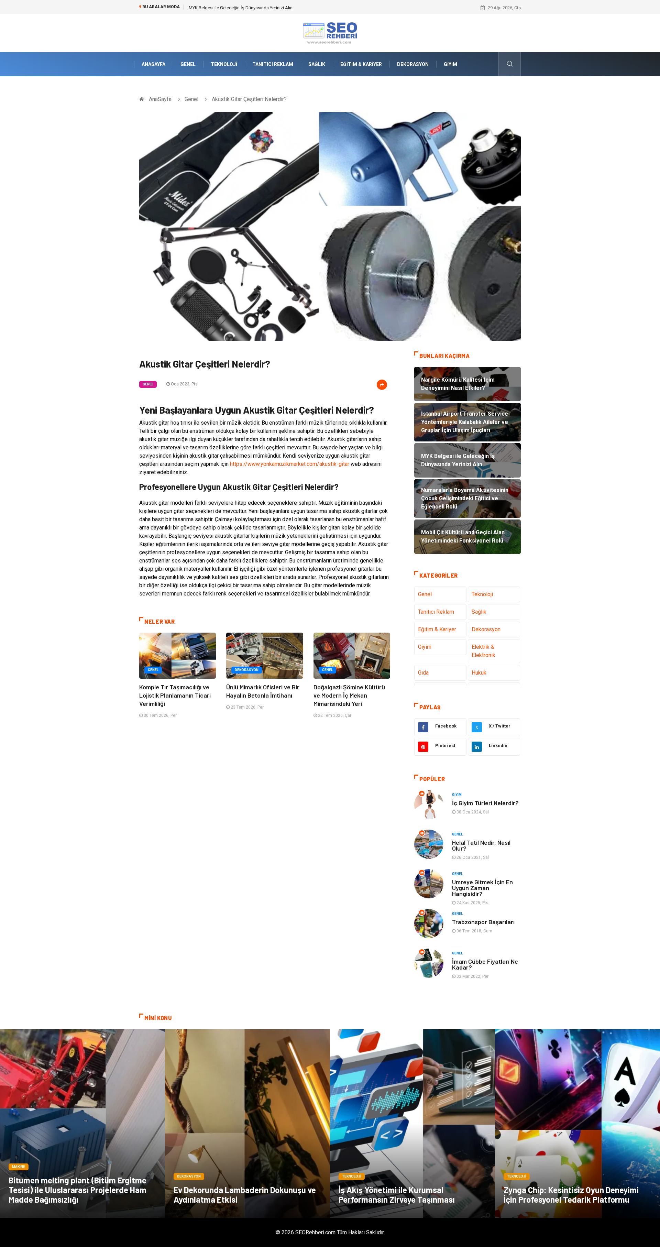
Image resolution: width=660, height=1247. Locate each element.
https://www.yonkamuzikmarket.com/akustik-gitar (289, 464)
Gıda (423, 672)
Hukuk (479, 672)
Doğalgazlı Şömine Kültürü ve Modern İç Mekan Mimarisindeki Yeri (349, 695)
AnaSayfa (153, 64)
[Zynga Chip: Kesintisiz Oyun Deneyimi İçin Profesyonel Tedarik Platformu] (577, 1123)
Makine (18, 1167)
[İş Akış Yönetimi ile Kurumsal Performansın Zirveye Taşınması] (412, 1123)
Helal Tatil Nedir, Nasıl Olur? (481, 845)
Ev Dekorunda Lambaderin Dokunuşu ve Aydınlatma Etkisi (245, 1194)
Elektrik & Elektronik (483, 651)
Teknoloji (224, 64)
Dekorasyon (413, 64)
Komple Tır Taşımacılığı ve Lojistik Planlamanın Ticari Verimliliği (175, 695)
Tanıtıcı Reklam (272, 64)
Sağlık (316, 64)
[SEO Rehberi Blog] (330, 32)
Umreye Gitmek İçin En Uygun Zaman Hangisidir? (482, 887)
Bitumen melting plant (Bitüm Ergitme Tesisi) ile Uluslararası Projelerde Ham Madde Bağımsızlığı (77, 1189)
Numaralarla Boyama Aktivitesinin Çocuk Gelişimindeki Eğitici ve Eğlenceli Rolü (266, 7)
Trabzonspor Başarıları (483, 922)
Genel (188, 64)
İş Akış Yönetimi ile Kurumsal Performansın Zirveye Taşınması (397, 1194)
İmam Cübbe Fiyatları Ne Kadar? (485, 964)
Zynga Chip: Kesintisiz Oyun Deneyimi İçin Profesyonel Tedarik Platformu (571, 1194)
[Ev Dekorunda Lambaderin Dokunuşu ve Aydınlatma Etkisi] (247, 1123)
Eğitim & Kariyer (361, 64)
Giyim (450, 64)
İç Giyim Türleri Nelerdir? (485, 803)
